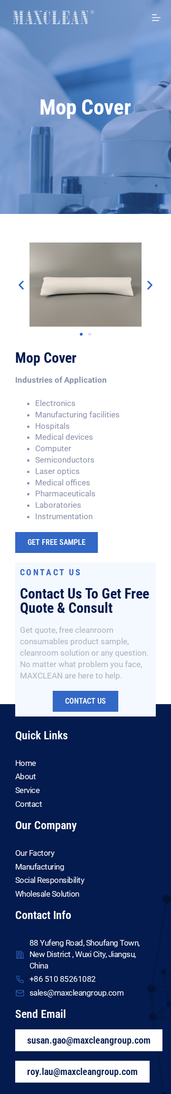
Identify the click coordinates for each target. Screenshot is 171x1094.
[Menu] (156, 17)
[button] (21, 284)
